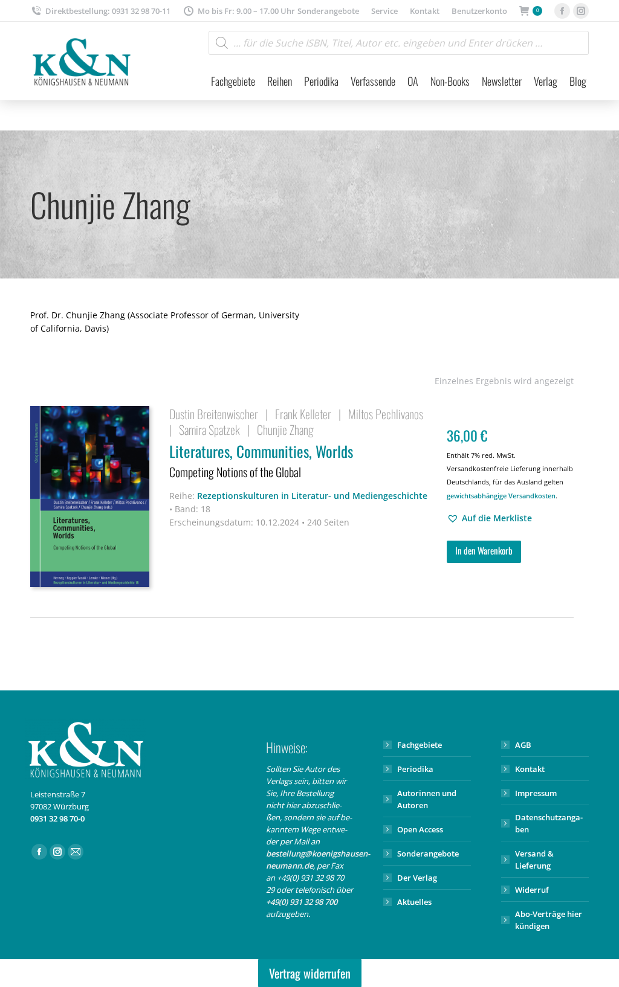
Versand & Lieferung (534, 859)
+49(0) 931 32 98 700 (301, 901)
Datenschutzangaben (549, 823)
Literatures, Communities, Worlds (261, 460)
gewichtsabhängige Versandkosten (501, 495)
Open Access (420, 829)
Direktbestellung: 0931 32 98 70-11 (107, 10)
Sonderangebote (428, 853)
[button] (489, 518)
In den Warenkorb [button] (484, 550)
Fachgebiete (419, 744)
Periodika (415, 769)
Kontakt (530, 769)
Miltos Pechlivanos (385, 414)
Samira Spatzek (209, 429)
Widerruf (532, 889)
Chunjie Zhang (285, 429)
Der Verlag (417, 877)
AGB (523, 744)
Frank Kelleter (303, 414)
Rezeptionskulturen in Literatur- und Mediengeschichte (312, 495)
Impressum (536, 793)
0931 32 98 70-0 (57, 818)
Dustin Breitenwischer (213, 414)
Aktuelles (414, 901)
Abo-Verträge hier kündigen (548, 919)
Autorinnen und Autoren (426, 799)
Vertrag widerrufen (310, 973)
